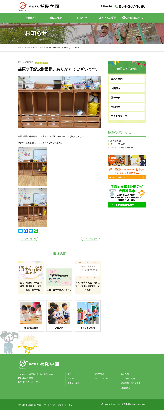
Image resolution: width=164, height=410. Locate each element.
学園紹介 (31, 17)
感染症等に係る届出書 (130, 383)
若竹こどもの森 (41, 63)
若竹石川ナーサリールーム (122, 147)
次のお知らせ (30, 238)
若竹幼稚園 (115, 141)
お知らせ (82, 17)
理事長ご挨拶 (73, 383)
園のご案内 (117, 79)
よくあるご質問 (107, 17)
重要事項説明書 (34, 405)
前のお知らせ (89, 238)
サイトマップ (49, 405)
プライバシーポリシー (67, 405)
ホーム (70, 374)
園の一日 (115, 97)
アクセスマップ (119, 116)
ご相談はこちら (134, 17)
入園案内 (115, 88)
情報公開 (21, 405)
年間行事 (115, 107)
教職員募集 (126, 388)
